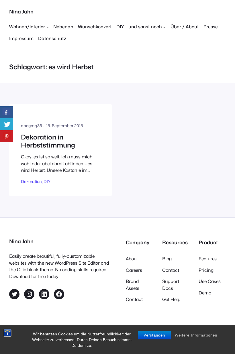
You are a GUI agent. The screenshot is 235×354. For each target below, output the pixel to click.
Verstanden (154, 335)
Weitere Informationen (196, 335)
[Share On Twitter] (6, 124)
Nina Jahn (21, 12)
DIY (47, 181)
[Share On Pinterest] (6, 136)
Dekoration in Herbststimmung (48, 141)
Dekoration (31, 181)
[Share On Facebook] (6, 112)
